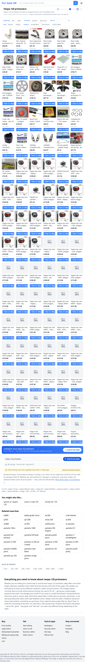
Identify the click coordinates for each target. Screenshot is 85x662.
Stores (4, 638)
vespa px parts (62, 489)
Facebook (69, 629)
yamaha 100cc (9, 528)
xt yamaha (70, 524)
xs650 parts (50, 524)
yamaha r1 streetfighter (71, 536)
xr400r (6, 524)
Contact (68, 626)
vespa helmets (49, 489)
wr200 (47, 515)
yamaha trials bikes (30, 550)
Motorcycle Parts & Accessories (18, 14)
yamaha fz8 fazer (31, 535)
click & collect (56, 24)
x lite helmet (71, 515)
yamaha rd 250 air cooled (31, 543)
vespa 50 (39, 489)
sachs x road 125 (31, 502)
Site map (47, 632)
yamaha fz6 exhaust (8, 536)
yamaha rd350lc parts (10, 550)
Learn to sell (27, 629)
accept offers (35, 24)
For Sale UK (9, 3)
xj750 (6, 519)
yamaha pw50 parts (51, 536)
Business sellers (29, 632)
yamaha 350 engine (50, 529)
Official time (48, 635)
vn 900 (32, 491)
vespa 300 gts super (26, 489)
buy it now (43, 21)
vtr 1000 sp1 (41, 491)
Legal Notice (6, 629)
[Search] (75, 3)
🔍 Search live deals (72, 459)
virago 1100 (24, 491)
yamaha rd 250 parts (51, 543)
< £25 (5, 569)
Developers (48, 626)
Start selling (27, 626)
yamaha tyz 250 (10, 555)
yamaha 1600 (29, 528)
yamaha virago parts (30, 557)
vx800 (6, 515)
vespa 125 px (13, 489)
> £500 (60, 569)
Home (5, 14)
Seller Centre (28, 635)
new (13, 21)
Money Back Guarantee (10, 632)
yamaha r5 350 (10, 542)
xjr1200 (27, 519)
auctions (34, 21)
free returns (45, 24)
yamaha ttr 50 (51, 549)
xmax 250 (49, 519)
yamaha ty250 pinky (71, 550)
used (18, 21)
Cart (3, 641)
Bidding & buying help (10, 635)
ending (18, 24)
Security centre (49, 629)
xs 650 (27, 524)
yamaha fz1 (70, 528)
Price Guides (6, 626)
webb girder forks (32, 515)
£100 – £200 (37, 569)
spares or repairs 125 (11, 503)
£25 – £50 (14, 569)
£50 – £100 (26, 569)
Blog (67, 632)
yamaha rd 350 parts (72, 543)
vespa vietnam (12, 491)
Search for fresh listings (71, 470)
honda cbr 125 (51, 502)
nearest (10, 24)
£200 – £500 (50, 569)
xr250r (68, 519)
